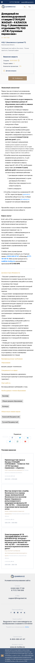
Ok (2, 655)
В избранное (18, 78)
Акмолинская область (8, 45)
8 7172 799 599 (14, 2)
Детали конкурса (10, 71)
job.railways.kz (25, 199)
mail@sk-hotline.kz (8, 261)
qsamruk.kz (26, 194)
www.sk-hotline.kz (17, 647)
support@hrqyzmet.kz (27, 2)
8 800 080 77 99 (17, 588)
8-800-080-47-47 (17, 639)
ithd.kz (27, 627)
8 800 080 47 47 (13, 256)
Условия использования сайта (17, 580)
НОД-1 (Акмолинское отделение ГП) (13, 42)
